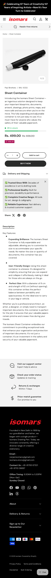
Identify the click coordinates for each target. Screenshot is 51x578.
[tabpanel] (25, 286)
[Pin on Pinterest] (24, 215)
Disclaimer (14, 570)
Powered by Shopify (29, 556)
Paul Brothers (10, 88)
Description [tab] (8, 226)
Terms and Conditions (32, 564)
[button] (47, 19)
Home (5, 34)
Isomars (18, 556)
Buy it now (25, 163)
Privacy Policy (15, 564)
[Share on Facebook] (19, 215)
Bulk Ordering (26, 570)
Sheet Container (15, 34)
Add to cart (34, 155)
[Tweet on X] (13, 215)
